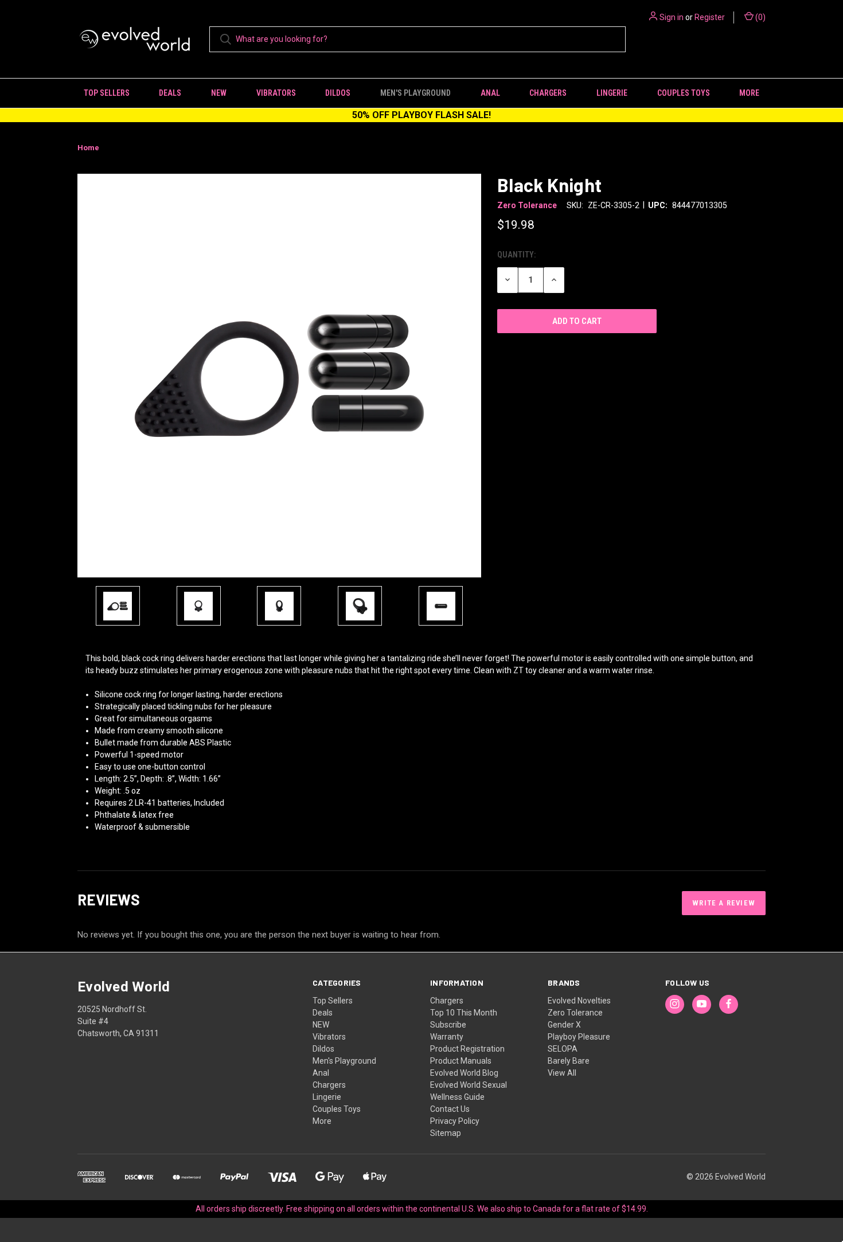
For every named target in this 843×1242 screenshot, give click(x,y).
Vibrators (276, 92)
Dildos (337, 92)
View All (562, 1072)
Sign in (671, 17)
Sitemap (445, 1133)
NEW (219, 92)
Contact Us (450, 1109)
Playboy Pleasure (579, 1036)
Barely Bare (569, 1060)
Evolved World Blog (464, 1072)
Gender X (564, 1024)
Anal (490, 92)
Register (709, 17)
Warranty (446, 1036)
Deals (170, 92)
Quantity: (516, 254)
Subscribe (448, 1024)
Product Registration (467, 1048)
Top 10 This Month (463, 1012)
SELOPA (562, 1048)
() (760, 17)
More (749, 92)
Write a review (723, 903)
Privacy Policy (454, 1121)
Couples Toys (683, 92)
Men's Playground (415, 92)
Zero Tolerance (575, 1012)
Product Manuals (460, 1060)
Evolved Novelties (579, 1000)
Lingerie (611, 92)
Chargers (548, 92)
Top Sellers (107, 92)
